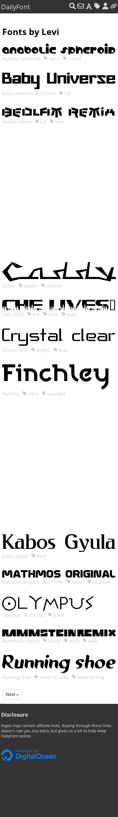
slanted (53, 286)
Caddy (9, 286)
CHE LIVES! (13, 315)
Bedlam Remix (17, 122)
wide (71, 315)
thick (52, 315)
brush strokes (53, 677)
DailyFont (15, 6)
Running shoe (17, 677)
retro (54, 59)
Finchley (11, 394)
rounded (55, 394)
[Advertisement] (59, 199)
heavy (77, 582)
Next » (12, 694)
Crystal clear (15, 350)
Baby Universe (17, 93)
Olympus (12, 615)
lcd (67, 93)
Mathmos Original (21, 582)
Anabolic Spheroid (21, 59)
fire (36, 315)
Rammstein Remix (21, 641)
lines (63, 350)
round (74, 59)
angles (30, 286)
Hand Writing (90, 677)
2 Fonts (48, 93)
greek (58, 615)
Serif (41, 556)
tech (59, 122)
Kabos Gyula (15, 556)
